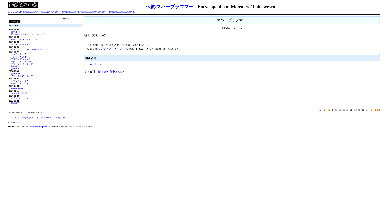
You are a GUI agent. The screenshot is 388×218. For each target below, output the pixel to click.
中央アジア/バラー (20, 54)
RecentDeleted (17, 88)
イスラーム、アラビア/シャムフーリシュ (30, 49)
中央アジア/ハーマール (22, 61)
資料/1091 (15, 32)
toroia (18, 122)
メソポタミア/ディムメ (22, 93)
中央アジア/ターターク (22, 64)
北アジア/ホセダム (20, 81)
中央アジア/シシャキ (21, 59)
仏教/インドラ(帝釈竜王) (23, 118)
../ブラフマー (106, 48)
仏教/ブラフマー (42, 118)
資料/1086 (15, 103)
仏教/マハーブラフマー (170, 6)
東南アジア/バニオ (20, 83)
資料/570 (115, 71)
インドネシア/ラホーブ (22, 76)
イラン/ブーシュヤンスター (24, 98)
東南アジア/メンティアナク (24, 39)
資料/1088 (15, 73)
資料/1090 (15, 66)
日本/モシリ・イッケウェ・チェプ (27, 34)
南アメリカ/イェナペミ (22, 44)
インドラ (121, 48)
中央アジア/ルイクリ (21, 56)
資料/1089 (15, 68)
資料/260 (102, 71)
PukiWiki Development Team (40, 127)
